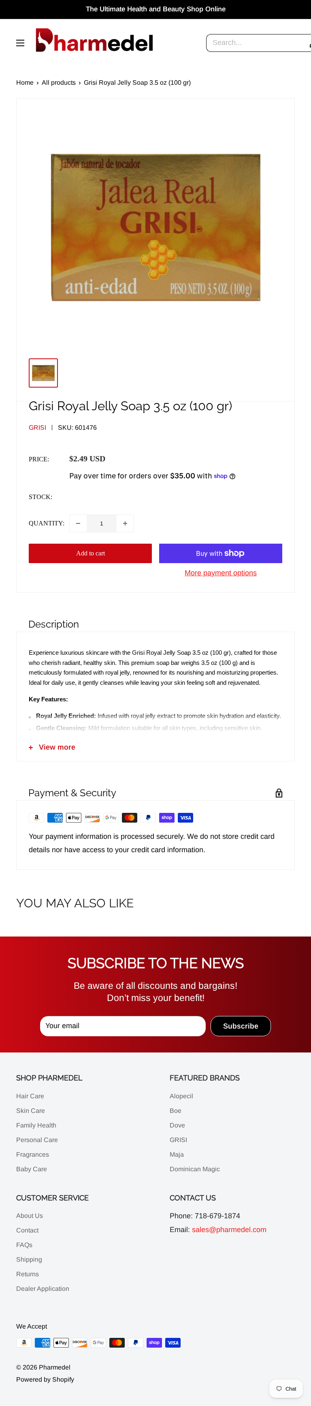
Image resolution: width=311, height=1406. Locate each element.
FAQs (24, 1244)
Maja (177, 1154)
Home (25, 82)
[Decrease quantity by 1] (78, 523)
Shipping (29, 1259)
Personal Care (37, 1139)
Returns (27, 1274)
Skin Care (30, 1110)
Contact (27, 1230)
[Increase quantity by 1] (125, 523)
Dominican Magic (195, 1169)
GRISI (178, 1139)
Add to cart (90, 553)
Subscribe (240, 1026)
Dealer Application (42, 1288)
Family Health (36, 1125)
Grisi (37, 427)
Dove (177, 1125)
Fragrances (32, 1154)
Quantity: (46, 523)
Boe (175, 1110)
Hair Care (30, 1096)
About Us (29, 1215)
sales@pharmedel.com (229, 1230)
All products (59, 82)
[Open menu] (20, 43)
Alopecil (181, 1096)
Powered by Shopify (45, 1379)
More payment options (221, 573)
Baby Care (31, 1169)
